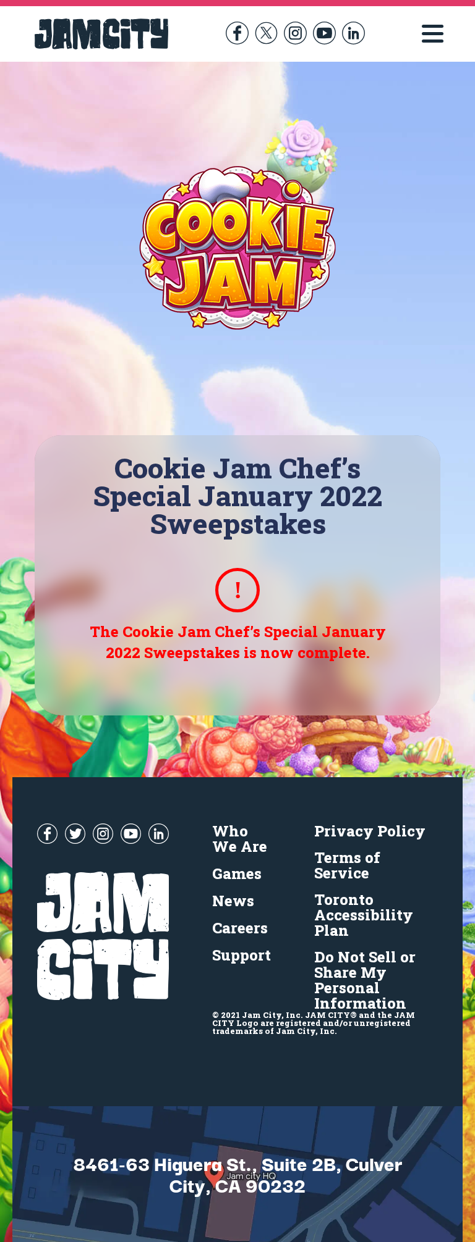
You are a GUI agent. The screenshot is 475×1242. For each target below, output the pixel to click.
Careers (240, 928)
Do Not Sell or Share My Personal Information (365, 980)
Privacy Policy (370, 831)
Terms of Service (347, 865)
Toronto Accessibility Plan (363, 915)
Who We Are (239, 838)
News (233, 901)
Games (237, 873)
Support (241, 955)
